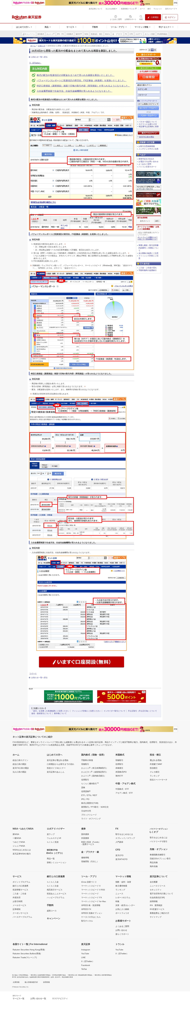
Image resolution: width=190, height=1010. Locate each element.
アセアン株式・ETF (124, 793)
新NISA (16, 834)
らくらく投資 (53, 842)
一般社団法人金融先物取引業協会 (40, 975)
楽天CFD (119, 855)
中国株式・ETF (122, 789)
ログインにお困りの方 (148, 124)
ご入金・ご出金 (19, 893)
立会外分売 (86, 811)
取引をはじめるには (124, 834)
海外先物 (154, 866)
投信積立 (154, 768)
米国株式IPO (121, 772)
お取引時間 (17, 901)
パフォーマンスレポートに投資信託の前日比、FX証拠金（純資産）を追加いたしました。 (81, 80)
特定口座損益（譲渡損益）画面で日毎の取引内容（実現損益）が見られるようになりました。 (83, 86)
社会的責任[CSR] (157, 897)
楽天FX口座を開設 (146, 137)
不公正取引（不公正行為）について (142, 711)
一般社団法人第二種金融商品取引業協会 (79, 975)
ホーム (33, 46)
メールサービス (19, 905)
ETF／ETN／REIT (89, 795)
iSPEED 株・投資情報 (90, 905)
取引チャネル (87, 921)
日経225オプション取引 (160, 858)
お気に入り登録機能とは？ (148, 239)
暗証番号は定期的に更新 (149, 126)
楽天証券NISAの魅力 (22, 854)
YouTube (85, 953)
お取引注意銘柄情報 (147, 146)
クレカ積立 (155, 772)
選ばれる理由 (155, 760)
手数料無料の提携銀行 (148, 270)
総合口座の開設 (19, 764)
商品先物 (154, 862)
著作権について (60, 713)
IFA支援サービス (157, 909)
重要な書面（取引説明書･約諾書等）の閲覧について (149, 248)
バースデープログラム (22, 917)
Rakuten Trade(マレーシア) (25, 957)
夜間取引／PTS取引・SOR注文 (95, 807)
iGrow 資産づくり (89, 882)
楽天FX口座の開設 (21, 768)
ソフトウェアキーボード (148, 101)
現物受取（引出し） (90, 861)
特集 (117, 901)
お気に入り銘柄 (122, 909)
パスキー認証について (148, 122)
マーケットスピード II (90, 886)
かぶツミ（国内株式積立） (93, 775)
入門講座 (119, 842)
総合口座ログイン (20, 760)
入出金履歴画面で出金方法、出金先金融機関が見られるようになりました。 (74, 91)
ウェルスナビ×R (54, 838)
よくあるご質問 (145, 164)
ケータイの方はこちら (91, 917)
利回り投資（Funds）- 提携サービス (90, 843)
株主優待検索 (121, 886)
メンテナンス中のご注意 (148, 149)
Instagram (85, 950)
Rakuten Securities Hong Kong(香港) (29, 950)
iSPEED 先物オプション (91, 913)
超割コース (52, 911)
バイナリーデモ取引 (158, 841)
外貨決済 (16, 897)
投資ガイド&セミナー (56, 768)
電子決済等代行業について (161, 893)
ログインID (142, 89)
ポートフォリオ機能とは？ (148, 237)
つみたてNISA (19, 842)
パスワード (142, 95)
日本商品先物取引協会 (59, 975)
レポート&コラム (122, 897)
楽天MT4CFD (121, 859)
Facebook (85, 965)
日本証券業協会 (23, 975)
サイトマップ (155, 917)
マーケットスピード (90, 893)
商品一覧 (51, 858)
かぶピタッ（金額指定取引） (94, 772)
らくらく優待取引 (90, 783)
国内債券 (85, 834)
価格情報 (85, 857)
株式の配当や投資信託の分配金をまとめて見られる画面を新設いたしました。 (76, 75)
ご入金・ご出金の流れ (148, 268)
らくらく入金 (53, 882)
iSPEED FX (86, 909)
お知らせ (41, 46)
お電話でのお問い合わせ (148, 161)
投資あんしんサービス (56, 893)
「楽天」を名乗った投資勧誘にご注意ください (50, 711)
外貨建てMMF (156, 764)
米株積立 (119, 768)
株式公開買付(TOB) (89, 803)
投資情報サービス (20, 890)
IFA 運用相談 (156, 905)
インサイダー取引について (114, 711)
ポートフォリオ (122, 913)
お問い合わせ (121, 930)
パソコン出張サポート (148, 167)
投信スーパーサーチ (158, 780)
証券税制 (16, 909)
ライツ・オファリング (91, 819)
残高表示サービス (54, 890)
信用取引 (85, 780)
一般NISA (17, 838)
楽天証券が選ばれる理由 (57, 760)
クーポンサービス (20, 913)
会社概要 (154, 882)
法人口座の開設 (19, 772)
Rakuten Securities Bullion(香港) (27, 953)
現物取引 (85, 764)
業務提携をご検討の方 (159, 913)
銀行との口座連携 (20, 886)
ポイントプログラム (21, 882)
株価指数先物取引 (157, 855)
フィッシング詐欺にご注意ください (86, 711)
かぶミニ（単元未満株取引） (94, 768)
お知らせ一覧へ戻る (39, 57)
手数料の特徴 (87, 760)
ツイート (33, 673)
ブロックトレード (89, 815)
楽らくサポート (122, 934)
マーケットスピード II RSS (93, 890)
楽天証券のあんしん (55, 772)
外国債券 (85, 838)
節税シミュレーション (56, 862)
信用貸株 (85, 791)
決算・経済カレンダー (125, 905)
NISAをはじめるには (22, 850)
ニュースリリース (157, 886)
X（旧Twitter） (35, 63)
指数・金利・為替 (123, 882)
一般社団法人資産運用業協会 (103, 975)
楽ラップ (51, 834)
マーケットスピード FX (91, 897)
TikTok (84, 969)
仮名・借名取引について (41, 713)
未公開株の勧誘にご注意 (148, 253)
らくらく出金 (53, 886)
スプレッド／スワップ (125, 838)
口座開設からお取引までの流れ (60, 764)
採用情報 (154, 901)
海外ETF (119, 776)
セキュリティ (155, 890)
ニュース (119, 893)
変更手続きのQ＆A (146, 159)
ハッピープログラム (55, 897)
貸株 (83, 787)
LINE (83, 957)
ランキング (155, 776)
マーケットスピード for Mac (93, 901)
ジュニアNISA (19, 846)
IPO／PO (85, 799)
